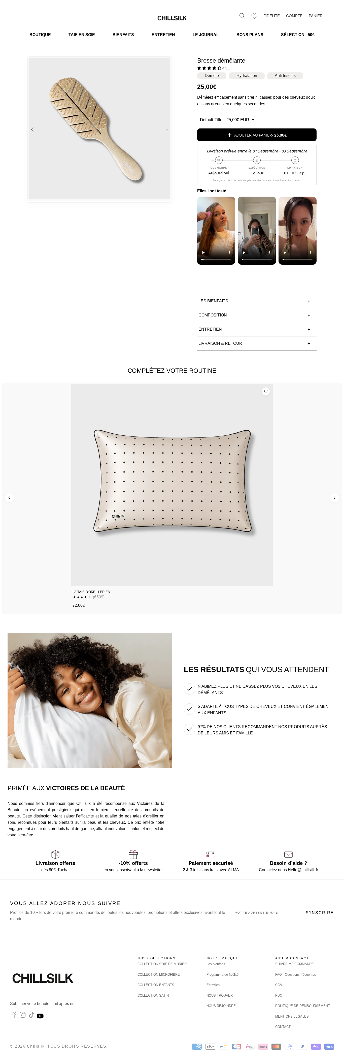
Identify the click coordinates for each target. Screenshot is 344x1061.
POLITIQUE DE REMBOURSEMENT (302, 1006)
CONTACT (283, 1027)
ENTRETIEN (163, 35)
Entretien (213, 985)
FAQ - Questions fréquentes (295, 974)
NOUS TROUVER (220, 995)
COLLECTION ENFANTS (155, 985)
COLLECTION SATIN (153, 995)
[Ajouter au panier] (264, 580)
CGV (278, 985)
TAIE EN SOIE (81, 35)
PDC (278, 995)
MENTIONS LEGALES (292, 1016)
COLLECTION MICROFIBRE (158, 974)
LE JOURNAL (206, 35)
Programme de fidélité (222, 974)
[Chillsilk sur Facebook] (14, 1016)
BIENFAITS (123, 35)
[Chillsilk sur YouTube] (41, 1016)
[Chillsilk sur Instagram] (22, 1016)
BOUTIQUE (40, 35)
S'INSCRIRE (320, 913)
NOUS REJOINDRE (221, 1006)
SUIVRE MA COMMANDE (294, 964)
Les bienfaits (216, 964)
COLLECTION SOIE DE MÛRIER (162, 964)
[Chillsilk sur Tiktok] (31, 1016)
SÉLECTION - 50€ (298, 35)
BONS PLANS (249, 35)
